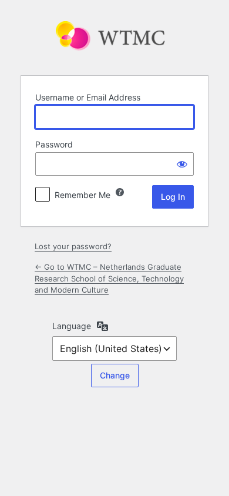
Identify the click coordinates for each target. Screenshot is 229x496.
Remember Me (82, 195)
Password (54, 144)
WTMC (114, 36)
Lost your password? (73, 246)
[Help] (120, 192)
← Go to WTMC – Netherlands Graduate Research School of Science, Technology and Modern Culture (109, 278)
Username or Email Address (87, 97)
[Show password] (182, 164)
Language (71, 326)
